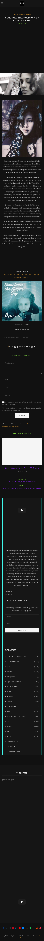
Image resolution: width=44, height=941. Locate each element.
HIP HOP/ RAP (23, 686)
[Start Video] (22, 510)
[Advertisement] (22, 48)
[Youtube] (20, 928)
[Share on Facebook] (12, 347)
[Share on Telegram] (27, 347)
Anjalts (25, 338)
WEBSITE (17, 277)
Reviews (23, 726)
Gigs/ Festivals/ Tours (23, 682)
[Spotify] (30, 928)
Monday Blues (23, 706)
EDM (23, 667)
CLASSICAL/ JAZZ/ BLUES (23, 657)
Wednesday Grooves (23, 751)
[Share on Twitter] (15, 347)
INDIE (23, 691)
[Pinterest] (13, 928)
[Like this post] (10, 347)
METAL (23, 701)
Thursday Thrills (23, 741)
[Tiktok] (40, 928)
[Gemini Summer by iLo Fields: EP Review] (22, 451)
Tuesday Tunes (23, 746)
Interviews (23, 696)
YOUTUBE (26, 277)
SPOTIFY (36, 274)
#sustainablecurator (11, 338)
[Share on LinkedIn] (20, 347)
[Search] (42, 3)
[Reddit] (37, 928)
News (23, 711)
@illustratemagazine (8, 780)
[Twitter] (6, 928)
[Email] (23, 928)
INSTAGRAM (18, 274)
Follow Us (8, 595)
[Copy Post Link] (29, 347)
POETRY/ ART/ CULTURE (23, 716)
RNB (23, 731)
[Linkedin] (16, 928)
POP (23, 721)
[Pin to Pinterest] (17, 347)
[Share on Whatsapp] (24, 347)
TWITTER (27, 274)
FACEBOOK (8, 274)
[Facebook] (3, 928)
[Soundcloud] (27, 928)
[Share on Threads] (32, 347)
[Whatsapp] (33, 928)
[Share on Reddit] (22, 347)
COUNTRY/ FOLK (23, 662)
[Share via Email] (34, 347)
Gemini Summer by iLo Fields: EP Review (22, 468)
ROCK (23, 736)
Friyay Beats (23, 677)
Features (23, 672)
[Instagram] (9, 928)
